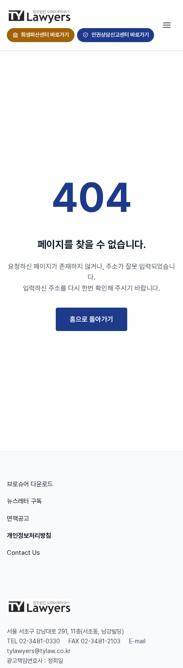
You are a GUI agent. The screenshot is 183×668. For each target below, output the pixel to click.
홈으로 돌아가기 (91, 319)
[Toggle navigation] (166, 25)
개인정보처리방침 (29, 536)
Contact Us (23, 553)
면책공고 (18, 518)
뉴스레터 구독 (24, 501)
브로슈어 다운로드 (30, 484)
